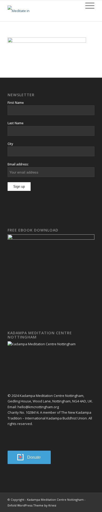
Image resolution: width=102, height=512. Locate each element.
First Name (16, 102)
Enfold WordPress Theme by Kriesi (32, 505)
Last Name (16, 123)
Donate (34, 457)
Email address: (18, 164)
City (10, 144)
